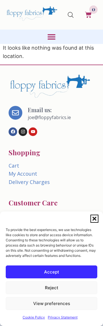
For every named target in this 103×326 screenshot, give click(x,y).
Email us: (40, 110)
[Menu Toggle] (51, 36)
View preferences (51, 303)
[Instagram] (23, 131)
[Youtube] (33, 131)
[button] (94, 219)
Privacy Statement (63, 317)
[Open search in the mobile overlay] (71, 15)
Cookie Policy (34, 317)
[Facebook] (13, 131)
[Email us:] (15, 113)
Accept (51, 272)
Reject (51, 287)
